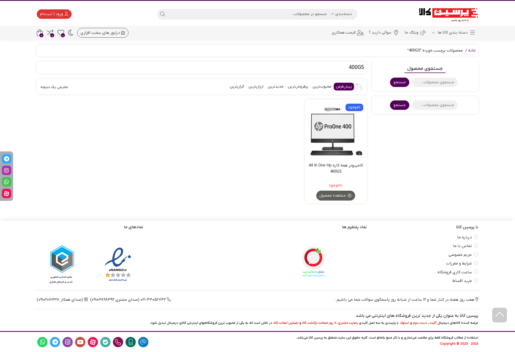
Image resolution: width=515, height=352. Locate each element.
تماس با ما (462, 246)
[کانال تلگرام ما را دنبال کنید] (6, 159)
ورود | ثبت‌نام (52, 14)
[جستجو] (162, 14)
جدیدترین (276, 86)
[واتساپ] (6, 182)
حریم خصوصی (460, 254)
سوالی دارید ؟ (380, 32)
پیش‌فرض (344, 86)
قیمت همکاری (344, 32)
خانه (472, 50)
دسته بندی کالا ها (452, 32)
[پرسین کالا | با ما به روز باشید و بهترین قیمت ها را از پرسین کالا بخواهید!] (446, 14)
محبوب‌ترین (322, 86)
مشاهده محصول (333, 195)
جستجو (399, 82)
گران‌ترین (237, 86)
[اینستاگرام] (6, 170)
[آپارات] (6, 193)
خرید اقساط (462, 281)
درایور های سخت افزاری (100, 32)
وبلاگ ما (411, 32)
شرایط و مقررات (459, 263)
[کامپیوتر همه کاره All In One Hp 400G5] (336, 130)
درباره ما (464, 237)
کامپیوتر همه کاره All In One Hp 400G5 (336, 168)
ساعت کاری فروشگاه (454, 272)
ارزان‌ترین (255, 86)
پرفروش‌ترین (298, 86)
